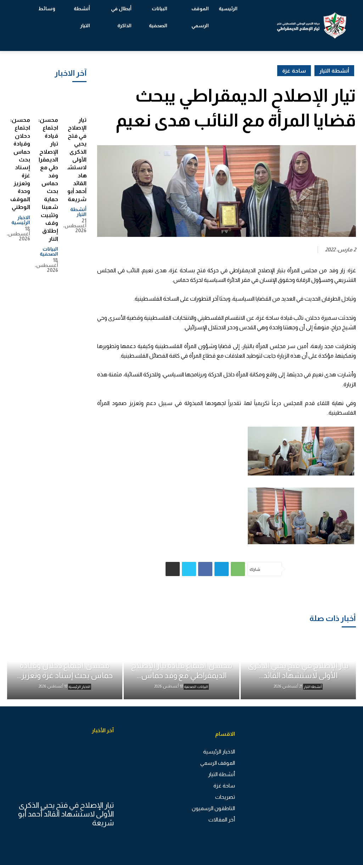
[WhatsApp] (238, 569)
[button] (24, 25)
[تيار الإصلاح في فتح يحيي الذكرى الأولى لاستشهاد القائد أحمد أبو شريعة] (76, 101)
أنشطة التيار (78, 211)
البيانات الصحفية (49, 251)
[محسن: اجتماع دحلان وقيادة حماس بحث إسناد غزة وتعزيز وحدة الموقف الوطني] (20, 101)
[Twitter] (189, 569)
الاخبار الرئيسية (20, 220)
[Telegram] (221, 569)
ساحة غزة (294, 71)
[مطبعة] (173, 569)
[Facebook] (205, 569)
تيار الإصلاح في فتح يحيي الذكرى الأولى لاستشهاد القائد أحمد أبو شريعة (76, 159)
